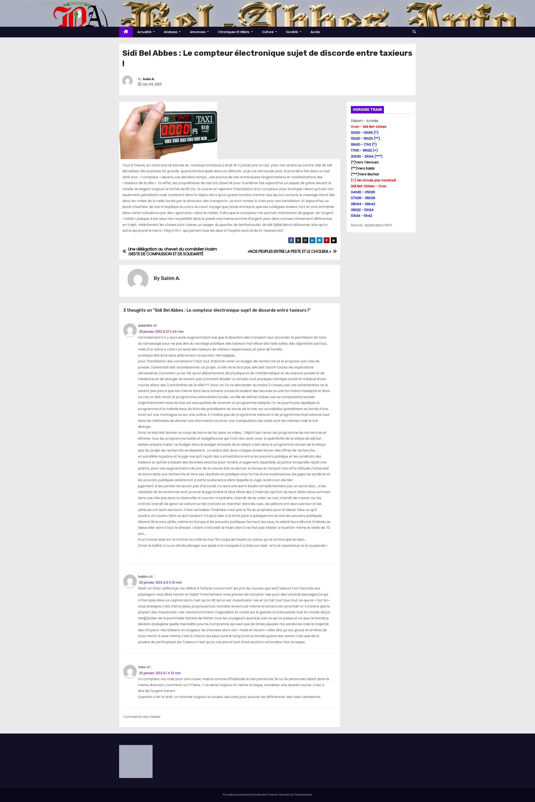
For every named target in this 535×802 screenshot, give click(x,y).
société (292, 32)
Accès (315, 32)
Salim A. (149, 79)
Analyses (171, 32)
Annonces (198, 32)
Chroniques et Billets (234, 32)
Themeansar (303, 795)
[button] (414, 31)
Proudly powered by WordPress (245, 795)
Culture (268, 32)
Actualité (144, 32)
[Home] (126, 32)
